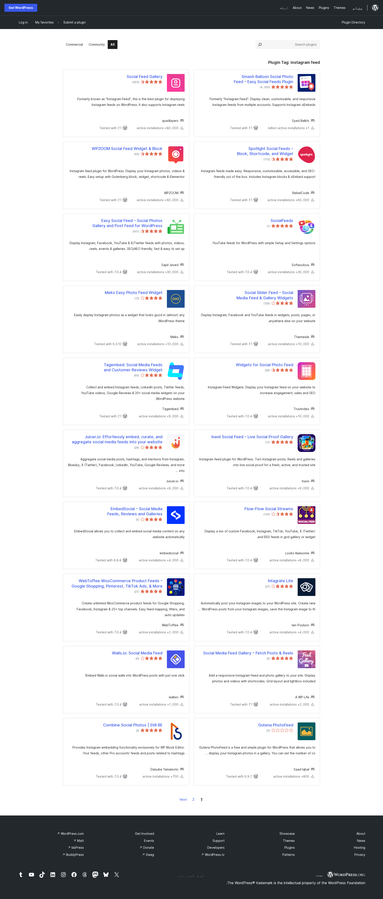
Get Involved (144, 833)
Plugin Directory (353, 22)
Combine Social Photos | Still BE (132, 725)
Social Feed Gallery (144, 76)
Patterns (288, 854)
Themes (289, 841)
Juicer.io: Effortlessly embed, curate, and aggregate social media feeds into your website (117, 439)
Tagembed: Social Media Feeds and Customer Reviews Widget (133, 367)
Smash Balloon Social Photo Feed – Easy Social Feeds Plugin (263, 79)
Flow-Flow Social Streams (268, 508)
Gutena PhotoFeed (275, 725)
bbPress (76, 847)
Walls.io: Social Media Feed (137, 653)
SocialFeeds (282, 220)
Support (219, 841)
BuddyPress (73, 854)
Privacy (359, 854)
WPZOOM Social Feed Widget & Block (127, 148)
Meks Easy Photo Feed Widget (133, 292)
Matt (78, 841)
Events (149, 841)
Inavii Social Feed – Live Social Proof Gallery (252, 436)
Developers (216, 847)
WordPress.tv (213, 854)
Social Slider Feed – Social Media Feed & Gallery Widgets (264, 295)
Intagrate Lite (280, 580)
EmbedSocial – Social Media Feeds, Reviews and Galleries (134, 511)
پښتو (319, 875)
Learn (220, 833)
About (360, 833)
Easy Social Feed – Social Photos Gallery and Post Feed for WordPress (127, 223)
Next (183, 799)
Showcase (287, 833)
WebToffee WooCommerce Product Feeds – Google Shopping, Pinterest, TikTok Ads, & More (117, 583)
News (361, 841)
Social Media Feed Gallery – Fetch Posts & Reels (248, 653)
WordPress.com (70, 833)
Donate (146, 847)
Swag (148, 854)
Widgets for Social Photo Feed (264, 364)
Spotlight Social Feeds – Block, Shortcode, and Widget (265, 151)
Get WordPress (21, 8)
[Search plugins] (260, 44)
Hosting (359, 847)
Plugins (289, 847)
